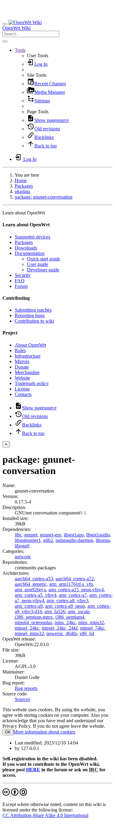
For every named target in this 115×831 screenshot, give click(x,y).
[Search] (4, 41)
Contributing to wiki (34, 321)
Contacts (23, 394)
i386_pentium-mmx (34, 617)
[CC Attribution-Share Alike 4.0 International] (14, 794)
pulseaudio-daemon (74, 540)
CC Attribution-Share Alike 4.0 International (45, 815)
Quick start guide (43, 258)
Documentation (29, 253)
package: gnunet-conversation (43, 197)
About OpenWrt (30, 345)
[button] (20, 50)
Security (23, 275)
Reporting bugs (29, 315)
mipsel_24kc (27, 628)
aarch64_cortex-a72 (75, 578)
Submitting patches (33, 310)
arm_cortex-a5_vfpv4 (35, 595)
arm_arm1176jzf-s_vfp (71, 584)
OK (8, 732)
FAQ (20, 280)
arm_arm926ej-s (30, 589)
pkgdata (22, 191)
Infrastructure (27, 356)
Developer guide (43, 269)
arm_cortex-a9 (29, 606)
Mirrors (22, 361)
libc (18, 534)
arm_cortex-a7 (73, 595)
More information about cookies (44, 731)
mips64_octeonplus (33, 622)
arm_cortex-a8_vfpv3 (67, 600)
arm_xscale (79, 611)
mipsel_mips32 (29, 633)
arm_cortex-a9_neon (65, 606)
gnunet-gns (50, 534)
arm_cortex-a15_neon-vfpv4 (76, 589)
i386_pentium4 (69, 617)
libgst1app (74, 534)
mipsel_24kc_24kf (60, 628)
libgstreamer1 (28, 540)
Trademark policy (32, 383)
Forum (21, 286)
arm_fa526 (54, 611)
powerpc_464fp (61, 633)
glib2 (48, 540)
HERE (33, 769)
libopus (103, 540)
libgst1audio (98, 534)
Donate (22, 367)
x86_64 (86, 633)
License (22, 388)
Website (22, 377)
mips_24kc (65, 622)
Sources (22, 699)
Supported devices (32, 236)
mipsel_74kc (92, 628)
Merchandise (27, 372)
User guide (37, 264)
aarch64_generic (31, 584)
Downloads (26, 247)
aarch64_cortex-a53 (34, 578)
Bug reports (26, 688)
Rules (20, 350)
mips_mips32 (91, 622)
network (23, 556)
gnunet (30, 534)
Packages (24, 186)
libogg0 (22, 545)
